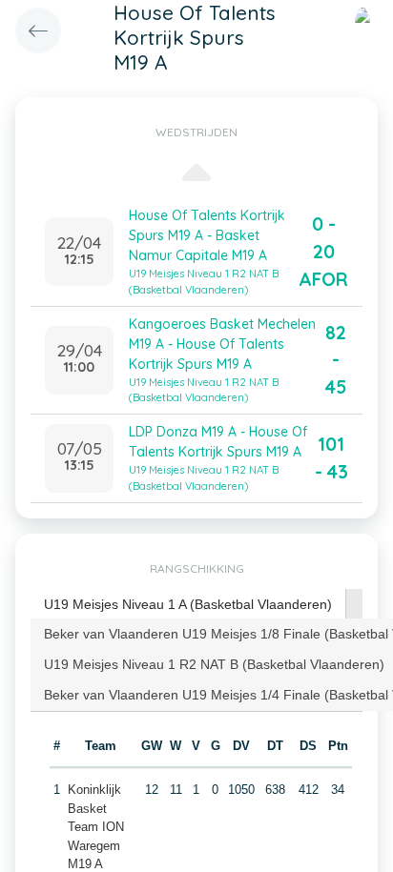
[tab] (188, 604)
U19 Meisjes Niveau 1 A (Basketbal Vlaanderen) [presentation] (188, 604)
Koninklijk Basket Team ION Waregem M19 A (96, 826)
